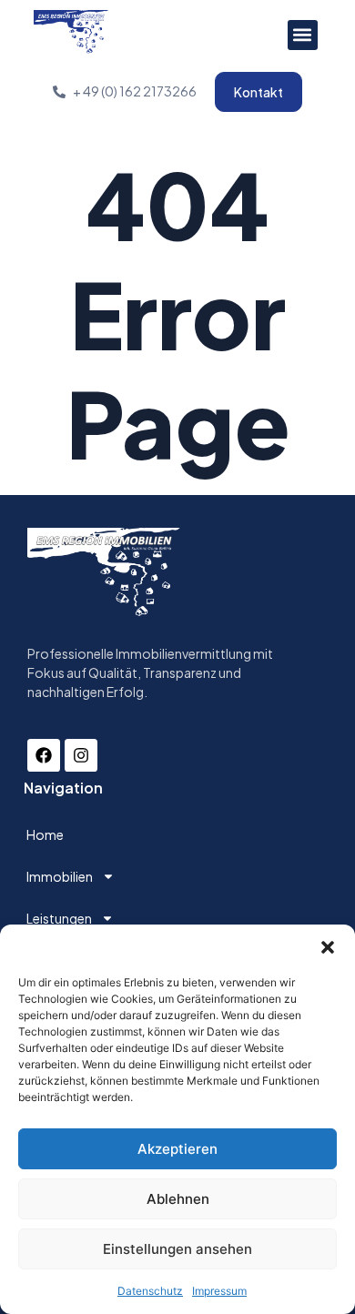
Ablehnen (178, 1199)
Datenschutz (150, 1291)
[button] (328, 947)
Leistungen (59, 918)
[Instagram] (81, 755)
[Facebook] (43, 755)
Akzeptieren (177, 1148)
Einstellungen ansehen (177, 1249)
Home (45, 834)
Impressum (219, 1291)
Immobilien (59, 876)
